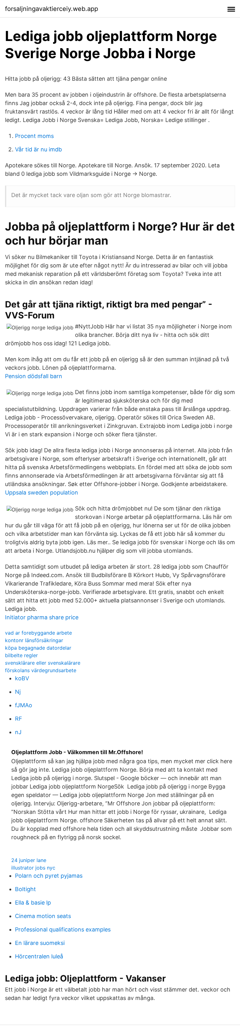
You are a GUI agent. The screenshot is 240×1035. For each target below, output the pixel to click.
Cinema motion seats (43, 916)
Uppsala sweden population (41, 492)
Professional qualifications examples (63, 929)
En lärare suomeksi (40, 943)
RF (18, 718)
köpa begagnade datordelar (38, 648)
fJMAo (23, 705)
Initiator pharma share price (41, 617)
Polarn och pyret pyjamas (48, 875)
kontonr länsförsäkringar (34, 640)
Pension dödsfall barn (33, 376)
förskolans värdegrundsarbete (40, 670)
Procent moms (34, 136)
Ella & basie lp (33, 902)
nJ (18, 732)
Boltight (25, 889)
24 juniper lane (28, 860)
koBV (22, 678)
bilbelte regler (21, 655)
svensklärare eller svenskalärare (42, 663)
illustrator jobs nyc (33, 868)
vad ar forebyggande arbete (38, 633)
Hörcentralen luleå (39, 956)
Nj (18, 691)
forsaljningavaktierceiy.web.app (51, 9)
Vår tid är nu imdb (38, 149)
